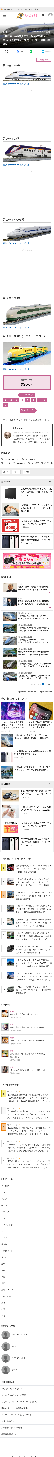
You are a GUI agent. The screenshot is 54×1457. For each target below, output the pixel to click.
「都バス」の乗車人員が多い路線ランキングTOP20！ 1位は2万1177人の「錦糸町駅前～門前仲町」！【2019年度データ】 (34, 936)
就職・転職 (6, 1296)
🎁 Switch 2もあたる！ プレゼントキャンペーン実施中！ (21, 9)
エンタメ (5, 1192)
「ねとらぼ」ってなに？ (11, 1389)
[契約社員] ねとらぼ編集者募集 (14, 1408)
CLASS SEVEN (18, 1358)
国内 (3, 1270)
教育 (3, 1303)
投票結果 (48, 463)
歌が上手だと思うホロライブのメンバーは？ (29, 1027)
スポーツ (5, 1212)
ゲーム (4, 1205)
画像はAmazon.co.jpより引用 (16, 84)
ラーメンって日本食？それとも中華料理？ (28, 1041)
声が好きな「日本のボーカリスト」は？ (27, 1014)
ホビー (4, 1231)
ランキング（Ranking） (15, 463)
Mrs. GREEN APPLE (20, 1335)
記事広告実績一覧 (8, 1434)
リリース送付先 (8, 1421)
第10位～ (27, 385)
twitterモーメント (12, 459)
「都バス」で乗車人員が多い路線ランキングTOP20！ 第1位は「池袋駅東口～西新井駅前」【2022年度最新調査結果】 (33, 909)
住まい (4, 1257)
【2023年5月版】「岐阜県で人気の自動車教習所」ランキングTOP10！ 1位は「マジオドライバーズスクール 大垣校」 (33, 923)
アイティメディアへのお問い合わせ (16, 1415)
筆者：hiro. (18, 428)
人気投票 (35, 463)
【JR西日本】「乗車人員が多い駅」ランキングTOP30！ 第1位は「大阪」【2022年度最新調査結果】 (34, 895)
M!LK (14, 1346)
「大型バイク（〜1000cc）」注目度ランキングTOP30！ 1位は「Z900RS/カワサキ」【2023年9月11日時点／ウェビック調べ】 (34, 976)
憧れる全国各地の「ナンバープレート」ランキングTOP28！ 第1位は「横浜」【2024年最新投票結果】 (33, 869)
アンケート (30, 459)
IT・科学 (5, 1186)
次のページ (27, 410)
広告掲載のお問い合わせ (11, 1428)
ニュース (5, 1218)
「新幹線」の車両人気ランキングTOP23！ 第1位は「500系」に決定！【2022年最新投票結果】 (26, 40)
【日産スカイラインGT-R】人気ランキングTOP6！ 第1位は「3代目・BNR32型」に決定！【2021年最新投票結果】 (34, 949)
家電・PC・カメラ (9, 1290)
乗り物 (5, 32)
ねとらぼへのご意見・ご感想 (13, 1395)
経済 (3, 1309)
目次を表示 (43, 60)
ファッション (7, 1225)
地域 (3, 1283)
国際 (3, 1277)
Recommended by (34, 684)
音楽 (3, 1316)
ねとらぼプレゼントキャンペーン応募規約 (19, 1401)
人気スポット (7, 1251)
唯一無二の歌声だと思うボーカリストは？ (28, 1070)
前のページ (27, 394)
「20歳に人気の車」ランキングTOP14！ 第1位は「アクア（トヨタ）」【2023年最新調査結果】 (34, 990)
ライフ (4, 1238)
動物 (3, 1264)
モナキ (14, 1370)
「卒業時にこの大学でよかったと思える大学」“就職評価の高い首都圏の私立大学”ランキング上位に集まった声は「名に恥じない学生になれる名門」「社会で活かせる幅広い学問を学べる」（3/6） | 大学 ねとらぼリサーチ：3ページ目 (29, 1151)
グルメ (4, 1199)
